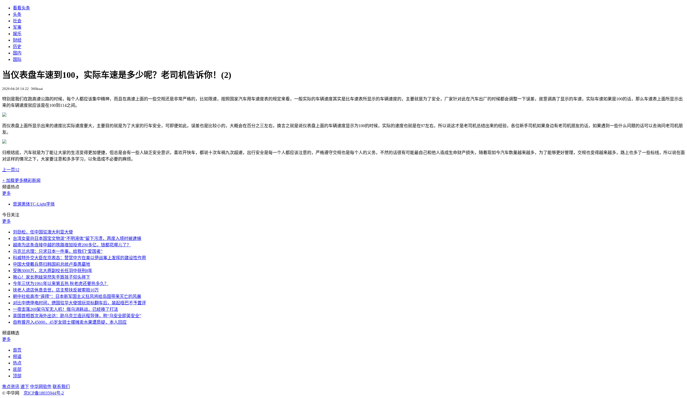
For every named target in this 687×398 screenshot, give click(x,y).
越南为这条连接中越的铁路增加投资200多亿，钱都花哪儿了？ (72, 245)
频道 (17, 356)
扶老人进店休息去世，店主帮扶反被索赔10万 (56, 290)
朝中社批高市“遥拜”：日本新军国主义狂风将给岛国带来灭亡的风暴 (77, 296)
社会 (17, 21)
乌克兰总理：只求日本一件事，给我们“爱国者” (58, 251)
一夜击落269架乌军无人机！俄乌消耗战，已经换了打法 (65, 309)
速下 (24, 386)
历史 (17, 46)
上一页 (8, 169)
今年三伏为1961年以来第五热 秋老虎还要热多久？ (60, 283)
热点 (17, 363)
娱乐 (17, 33)
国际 (17, 59)
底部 (17, 369)
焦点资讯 (10, 386)
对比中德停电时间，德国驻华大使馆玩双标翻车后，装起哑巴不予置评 (79, 303)
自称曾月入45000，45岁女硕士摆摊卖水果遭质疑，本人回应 (70, 322)
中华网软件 (41, 386)
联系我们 (61, 386)
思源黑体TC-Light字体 (34, 204)
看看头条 (21, 8)
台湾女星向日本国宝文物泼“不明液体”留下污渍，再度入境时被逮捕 (77, 238)
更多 (6, 193)
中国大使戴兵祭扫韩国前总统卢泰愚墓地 (51, 264)
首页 (17, 350)
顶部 (17, 376)
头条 (17, 14)
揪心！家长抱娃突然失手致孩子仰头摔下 (51, 277)
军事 (17, 27)
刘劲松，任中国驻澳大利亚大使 (43, 232)
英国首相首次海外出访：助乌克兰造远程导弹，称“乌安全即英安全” (77, 315)
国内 (17, 53)
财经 (17, 40)
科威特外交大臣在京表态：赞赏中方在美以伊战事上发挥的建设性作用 (79, 257)
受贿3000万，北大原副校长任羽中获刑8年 (52, 270)
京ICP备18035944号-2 (44, 393)
